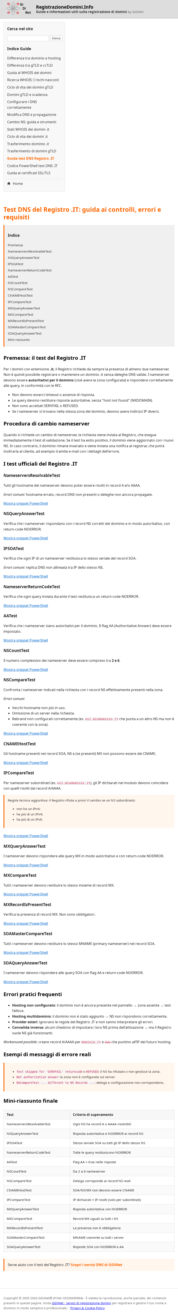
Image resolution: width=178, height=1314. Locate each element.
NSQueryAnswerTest (23, 257)
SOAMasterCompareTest (27, 327)
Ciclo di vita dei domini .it (27, 136)
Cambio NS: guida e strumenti (31, 122)
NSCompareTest (20, 289)
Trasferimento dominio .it (28, 143)
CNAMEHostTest (20, 295)
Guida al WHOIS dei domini (29, 72)
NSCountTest (17, 283)
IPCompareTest (19, 302)
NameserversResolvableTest (29, 251)
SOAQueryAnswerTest (24, 333)
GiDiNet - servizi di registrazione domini (81, 1303)
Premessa (15, 245)
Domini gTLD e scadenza (27, 94)
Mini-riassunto (19, 339)
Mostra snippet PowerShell (25, 503)
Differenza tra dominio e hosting (34, 58)
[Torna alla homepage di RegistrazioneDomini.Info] (18, 9)
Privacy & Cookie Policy (87, 1308)
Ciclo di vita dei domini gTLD (30, 87)
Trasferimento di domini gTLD (31, 151)
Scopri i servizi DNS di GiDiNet (96, 1264)
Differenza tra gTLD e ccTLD (30, 65)
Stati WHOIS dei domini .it (28, 129)
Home (17, 183)
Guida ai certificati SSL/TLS (28, 173)
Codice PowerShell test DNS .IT (32, 165)
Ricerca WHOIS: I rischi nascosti (33, 79)
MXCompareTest (20, 314)
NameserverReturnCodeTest (29, 270)
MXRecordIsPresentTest (26, 321)
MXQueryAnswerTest (24, 308)
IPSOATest (15, 264)
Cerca (56, 38)
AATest (13, 276)
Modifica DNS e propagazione (31, 114)
